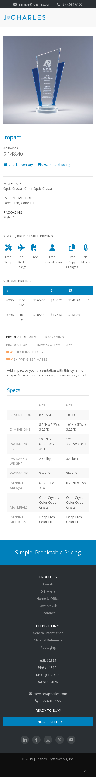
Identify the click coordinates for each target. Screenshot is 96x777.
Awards (48, 584)
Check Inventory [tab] (24, 352)
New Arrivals (48, 605)
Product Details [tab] (21, 337)
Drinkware (48, 591)
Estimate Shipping (56, 164)
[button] (85, 771)
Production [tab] (17, 344)
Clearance (48, 613)
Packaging (48, 647)
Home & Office (48, 598)
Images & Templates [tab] (54, 344)
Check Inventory (20, 164)
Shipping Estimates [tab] (26, 359)
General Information (48, 633)
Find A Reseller (48, 722)
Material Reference (48, 640)
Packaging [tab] (54, 337)
